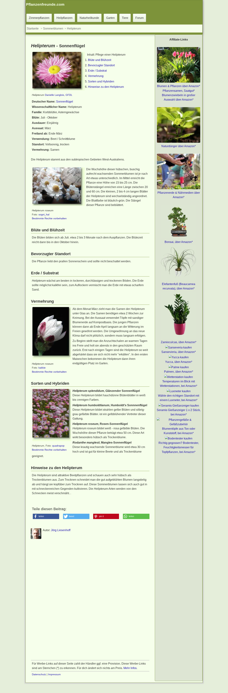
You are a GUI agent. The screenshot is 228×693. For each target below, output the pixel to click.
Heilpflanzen (64, 17)
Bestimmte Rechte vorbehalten (49, 218)
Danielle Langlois (54, 94)
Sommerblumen (53, 28)
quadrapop (58, 445)
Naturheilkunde (89, 17)
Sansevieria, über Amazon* (178, 351)
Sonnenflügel (64, 101)
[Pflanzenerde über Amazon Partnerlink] (178, 188)
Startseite (33, 28)
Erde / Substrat (97, 70)
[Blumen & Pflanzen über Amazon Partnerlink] (178, 81)
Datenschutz (39, 674)
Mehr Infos (130, 668)
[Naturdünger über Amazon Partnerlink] (178, 141)
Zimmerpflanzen (39, 17)
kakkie (42, 367)
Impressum (54, 674)
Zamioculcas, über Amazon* (178, 342)
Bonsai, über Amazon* (179, 241)
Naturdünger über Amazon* (178, 146)
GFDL (69, 94)
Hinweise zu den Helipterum (106, 86)
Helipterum (74, 28)
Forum (139, 17)
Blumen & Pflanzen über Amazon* (178, 86)
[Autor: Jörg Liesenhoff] (36, 538)
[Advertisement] (90, 576)
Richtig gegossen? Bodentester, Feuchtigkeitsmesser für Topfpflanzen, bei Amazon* (179, 447)
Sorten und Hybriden (101, 81)
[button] (46, 516)
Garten (110, 17)
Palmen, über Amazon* (178, 371)
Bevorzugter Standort (101, 65)
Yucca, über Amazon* (178, 361)
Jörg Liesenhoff (60, 530)
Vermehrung (95, 75)
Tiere (125, 17)
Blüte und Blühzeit (99, 59)
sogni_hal (43, 214)
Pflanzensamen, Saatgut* (179, 90)
